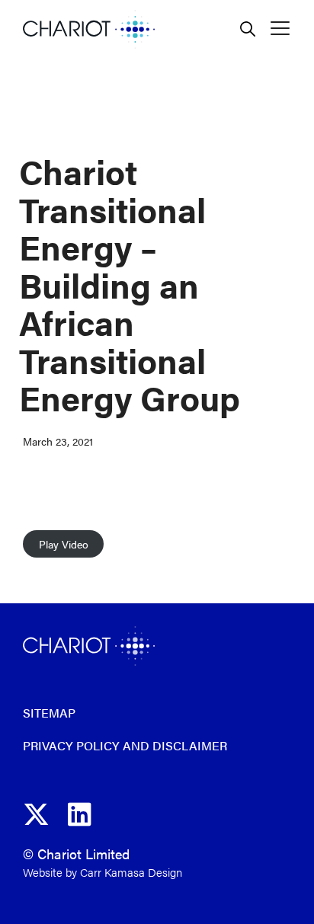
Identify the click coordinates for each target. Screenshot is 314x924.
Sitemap (49, 712)
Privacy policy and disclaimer (125, 745)
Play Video (63, 544)
